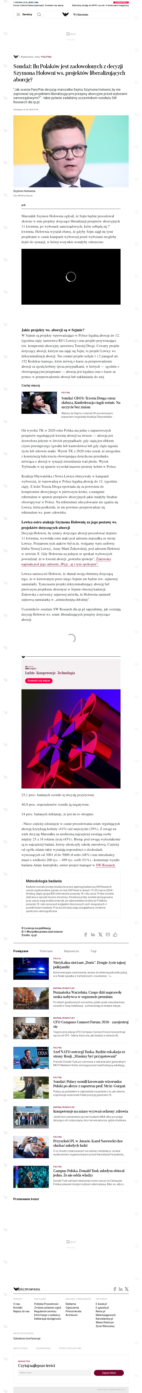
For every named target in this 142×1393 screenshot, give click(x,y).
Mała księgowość (106, 1315)
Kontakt (17, 1307)
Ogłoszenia (72, 1307)
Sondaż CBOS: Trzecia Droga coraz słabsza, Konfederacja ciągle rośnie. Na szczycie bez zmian (90, 402)
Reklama (71, 1303)
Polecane (46, 951)
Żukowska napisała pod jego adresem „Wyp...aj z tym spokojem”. (66, 561)
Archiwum (72, 1315)
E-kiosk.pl (101, 1303)
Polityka (46, 57)
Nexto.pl (100, 1311)
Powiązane (20, 951)
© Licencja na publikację (36, 928)
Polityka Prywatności (46, 1303)
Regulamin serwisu (45, 1311)
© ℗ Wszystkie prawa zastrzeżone (42, 931)
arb (23, 205)
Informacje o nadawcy (47, 1315)
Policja (57, 959)
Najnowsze (71, 951)
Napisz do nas (21, 1311)
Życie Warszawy (105, 1326)
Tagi (93, 951)
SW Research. (106, 865)
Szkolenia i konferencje (26, 1338)
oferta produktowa (70, 1348)
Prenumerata (73, 1311)
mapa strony (20, 1348)
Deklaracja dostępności (47, 1318)
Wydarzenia (80, 14)
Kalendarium (43, 1348)
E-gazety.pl (102, 1307)
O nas (16, 1303)
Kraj (37, 57)
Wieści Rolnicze (105, 1322)
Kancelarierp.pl (104, 1318)
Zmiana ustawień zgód (47, 1307)
